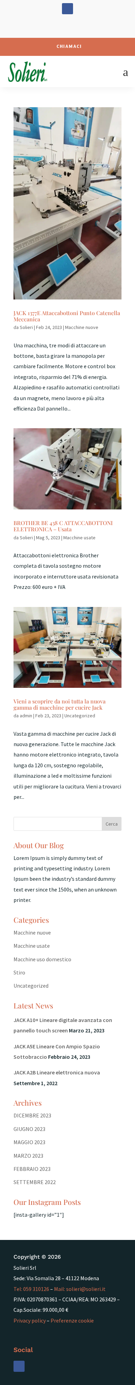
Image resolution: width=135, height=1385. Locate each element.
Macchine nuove (81, 327)
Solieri (26, 327)
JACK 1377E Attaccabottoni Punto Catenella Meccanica (67, 316)
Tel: (31, 1288)
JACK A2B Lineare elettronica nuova (57, 1072)
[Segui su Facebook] (67, 8)
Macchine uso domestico (42, 959)
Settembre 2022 (35, 1182)
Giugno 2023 (29, 1128)
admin (26, 715)
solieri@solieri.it (86, 1288)
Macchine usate (79, 537)
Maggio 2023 (29, 1142)
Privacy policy (30, 1320)
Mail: (60, 1288)
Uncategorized (79, 715)
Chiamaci (69, 47)
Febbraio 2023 (32, 1168)
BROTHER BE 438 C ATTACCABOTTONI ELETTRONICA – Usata (63, 526)
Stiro (19, 972)
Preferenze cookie (72, 1320)
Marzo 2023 (28, 1155)
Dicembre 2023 (32, 1115)
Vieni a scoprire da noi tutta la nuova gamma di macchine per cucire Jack (60, 704)
